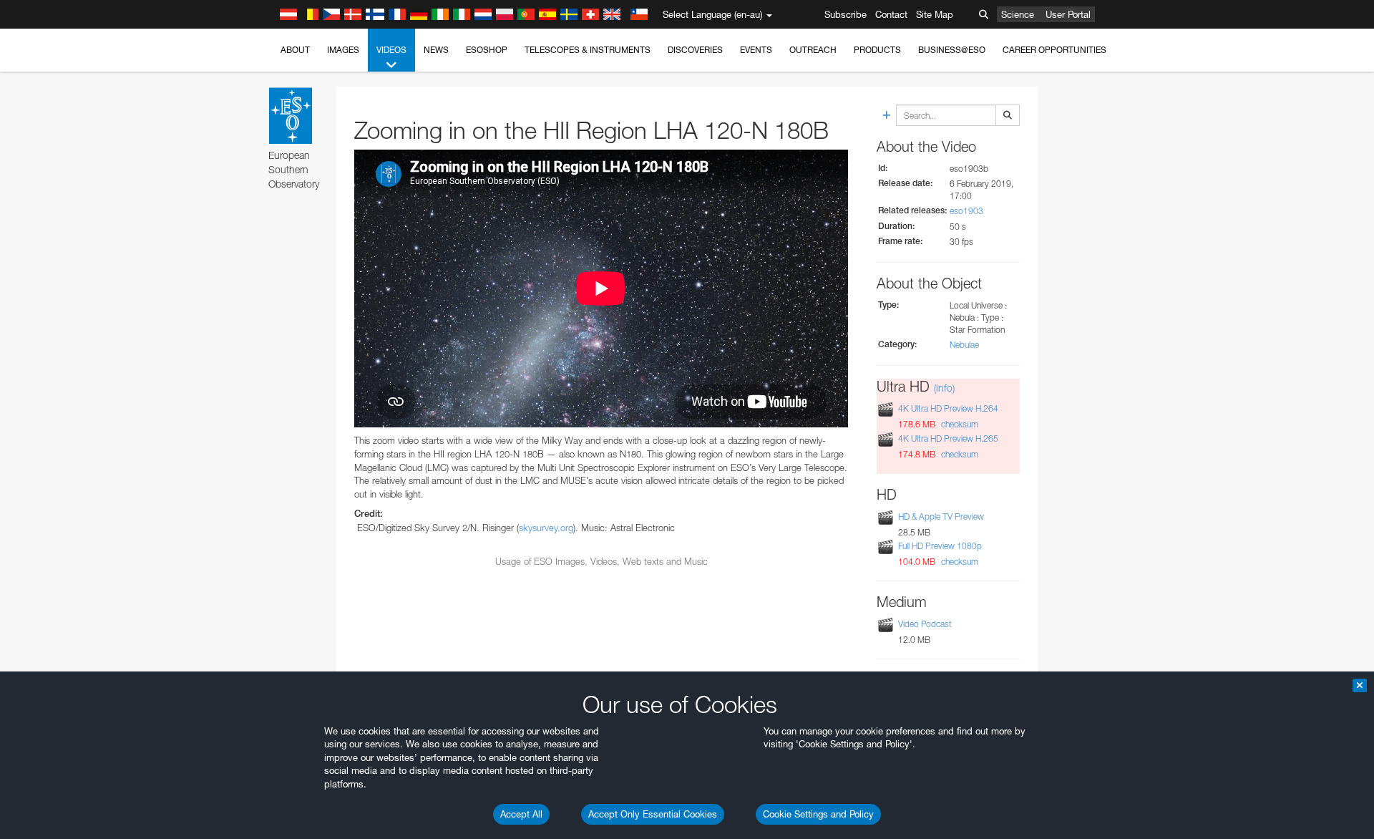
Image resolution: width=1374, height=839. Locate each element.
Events (756, 49)
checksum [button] (958, 424)
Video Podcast (925, 624)
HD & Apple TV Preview (941, 516)
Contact (891, 14)
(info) (944, 388)
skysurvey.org (546, 527)
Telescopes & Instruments (588, 49)
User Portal (1068, 14)
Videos (391, 49)
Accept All (521, 814)
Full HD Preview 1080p (940, 545)
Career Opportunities (1054, 49)
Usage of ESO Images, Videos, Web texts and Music (601, 561)
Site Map (934, 14)
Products (877, 49)
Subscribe (845, 14)
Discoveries (695, 49)
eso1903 (966, 210)
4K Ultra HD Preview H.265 (948, 438)
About (295, 49)
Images (343, 49)
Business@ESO (951, 49)
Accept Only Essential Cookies (652, 814)
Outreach (813, 49)
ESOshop (486, 49)
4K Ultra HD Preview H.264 (948, 409)
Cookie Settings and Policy (818, 814)
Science (1017, 14)
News (436, 49)
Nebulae (964, 344)
